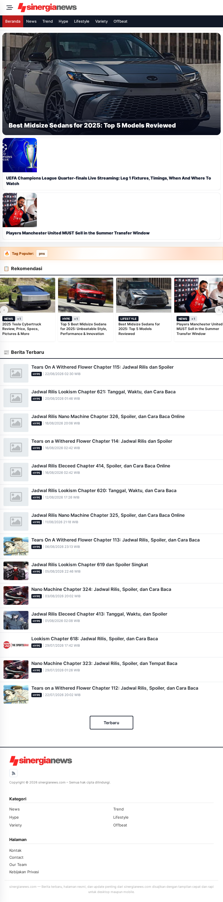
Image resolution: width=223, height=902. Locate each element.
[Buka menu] (8, 7)
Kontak (15, 850)
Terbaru (111, 722)
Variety (101, 21)
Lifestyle (81, 21)
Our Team (18, 864)
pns (42, 254)
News (31, 21)
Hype (63, 21)
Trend (47, 21)
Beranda (12, 21)
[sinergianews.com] (118, 7)
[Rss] (13, 773)
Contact (16, 857)
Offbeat (120, 21)
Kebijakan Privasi (24, 871)
